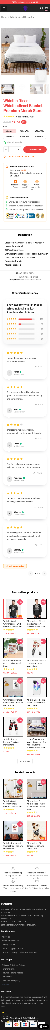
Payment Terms (8, 969)
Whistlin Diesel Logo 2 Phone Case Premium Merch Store (36, 703)
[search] (41, 8)
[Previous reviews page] (30, 573)
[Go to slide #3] (36, 89)
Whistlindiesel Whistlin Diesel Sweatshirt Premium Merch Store (36, 624)
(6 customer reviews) (25, 117)
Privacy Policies (8, 944)
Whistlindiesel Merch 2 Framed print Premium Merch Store (13, 703)
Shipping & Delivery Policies (13, 965)
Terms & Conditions (10, 941)
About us (6, 937)
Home (4, 17)
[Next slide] (45, 51)
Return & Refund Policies (12, 973)
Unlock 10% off (5, 1017)
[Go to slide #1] (7, 89)
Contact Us (7, 977)
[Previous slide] (5, 51)
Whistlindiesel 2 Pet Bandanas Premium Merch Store (35, 846)
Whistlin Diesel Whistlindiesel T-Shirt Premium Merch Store (12, 624)
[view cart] (46, 8)
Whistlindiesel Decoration (22, 17)
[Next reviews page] (44, 573)
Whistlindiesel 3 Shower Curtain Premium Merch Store (12, 804)
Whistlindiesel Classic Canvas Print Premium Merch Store (13, 846)
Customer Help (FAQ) (11, 980)
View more (25, 761)
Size (5, 127)
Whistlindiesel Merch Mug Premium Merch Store (12, 663)
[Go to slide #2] (22, 89)
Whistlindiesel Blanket (28, 277)
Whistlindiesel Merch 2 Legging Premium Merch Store (36, 663)
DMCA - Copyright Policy (12, 948)
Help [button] (45, 1027)
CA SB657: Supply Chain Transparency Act (20, 952)
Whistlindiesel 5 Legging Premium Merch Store (10, 742)
